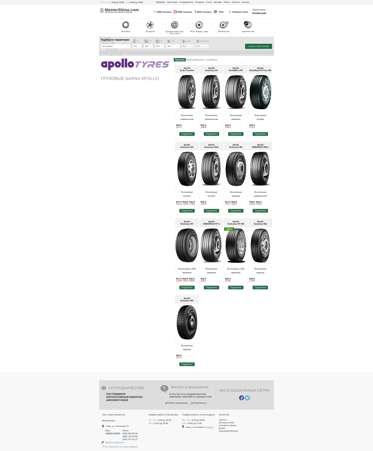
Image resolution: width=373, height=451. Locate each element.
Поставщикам (115, 394)
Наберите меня (240, 12)
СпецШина (211, 59)
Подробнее (187, 134)
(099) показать (185, 12)
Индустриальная (195, 59)
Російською (259, 13)
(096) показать (164, 12)
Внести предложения (178, 403)
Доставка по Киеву (226, 423)
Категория (204, 41)
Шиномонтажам (117, 400)
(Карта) (210, 427)
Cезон (188, 41)
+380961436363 (112, 433)
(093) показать (204, 12)
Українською (259, 9)
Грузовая (180, 59)
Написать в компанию (114, 442)
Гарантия (223, 420)
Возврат (222, 428)
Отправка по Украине (227, 425)
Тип (172, 41)
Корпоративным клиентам (124, 397)
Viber (221, 12)
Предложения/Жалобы (228, 431)
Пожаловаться (200, 403)
